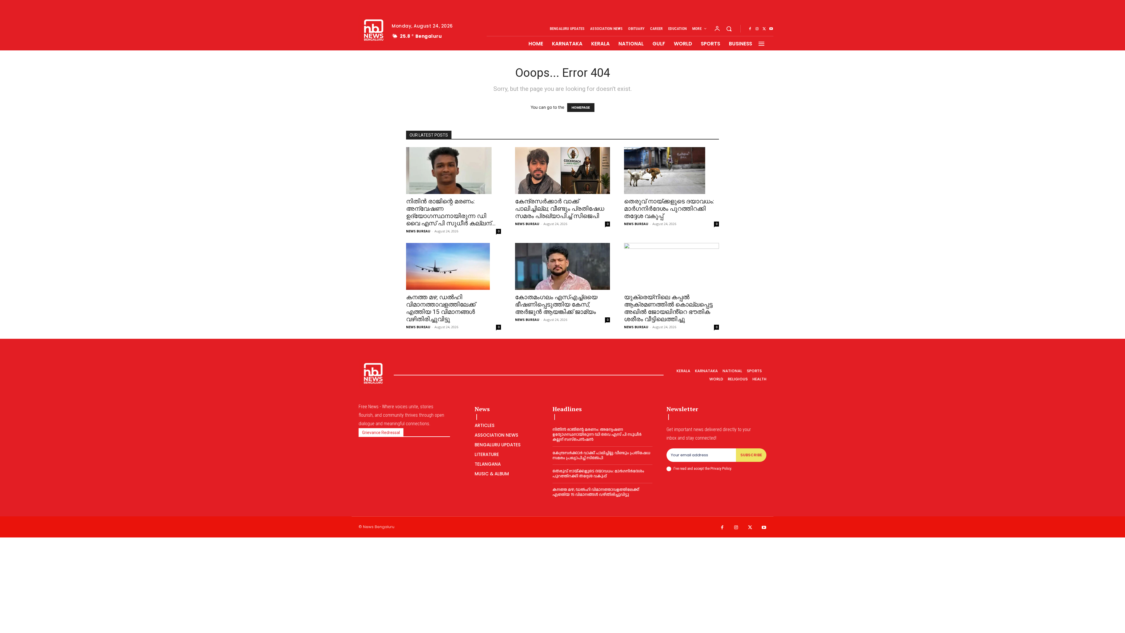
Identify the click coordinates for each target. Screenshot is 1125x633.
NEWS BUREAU (418, 231)
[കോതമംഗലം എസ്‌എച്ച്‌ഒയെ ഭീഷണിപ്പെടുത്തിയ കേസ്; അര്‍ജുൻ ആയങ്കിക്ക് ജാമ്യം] (562, 266)
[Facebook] (750, 29)
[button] (729, 29)
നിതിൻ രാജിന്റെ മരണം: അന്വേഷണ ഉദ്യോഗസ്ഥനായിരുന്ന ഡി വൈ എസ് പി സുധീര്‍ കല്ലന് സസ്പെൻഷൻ (597, 435)
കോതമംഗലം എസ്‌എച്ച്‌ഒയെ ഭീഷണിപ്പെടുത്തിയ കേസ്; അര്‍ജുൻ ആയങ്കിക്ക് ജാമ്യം (556, 304)
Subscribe (751, 455)
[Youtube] (771, 29)
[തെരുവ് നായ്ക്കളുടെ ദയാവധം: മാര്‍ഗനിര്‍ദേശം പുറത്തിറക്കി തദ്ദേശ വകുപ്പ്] (671, 170)
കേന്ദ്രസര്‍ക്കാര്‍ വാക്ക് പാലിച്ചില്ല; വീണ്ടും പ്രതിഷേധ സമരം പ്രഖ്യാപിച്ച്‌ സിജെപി (559, 208)
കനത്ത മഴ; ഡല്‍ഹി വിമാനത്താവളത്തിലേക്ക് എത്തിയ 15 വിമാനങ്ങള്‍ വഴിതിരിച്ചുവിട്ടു (440, 308)
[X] (764, 29)
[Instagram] (757, 29)
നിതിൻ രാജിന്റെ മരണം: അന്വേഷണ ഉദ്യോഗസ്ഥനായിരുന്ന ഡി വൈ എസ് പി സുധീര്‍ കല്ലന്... (451, 212)
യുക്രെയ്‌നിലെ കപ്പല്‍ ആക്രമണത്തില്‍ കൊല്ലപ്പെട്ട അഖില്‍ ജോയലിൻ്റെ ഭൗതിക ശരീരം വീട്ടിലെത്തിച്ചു (668, 308)
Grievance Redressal (381, 432)
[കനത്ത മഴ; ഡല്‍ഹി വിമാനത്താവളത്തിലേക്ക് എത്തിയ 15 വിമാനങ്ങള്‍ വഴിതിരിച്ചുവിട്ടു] (453, 266)
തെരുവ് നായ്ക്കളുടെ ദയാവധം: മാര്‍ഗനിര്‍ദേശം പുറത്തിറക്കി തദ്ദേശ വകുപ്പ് (669, 208)
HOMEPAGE (581, 108)
